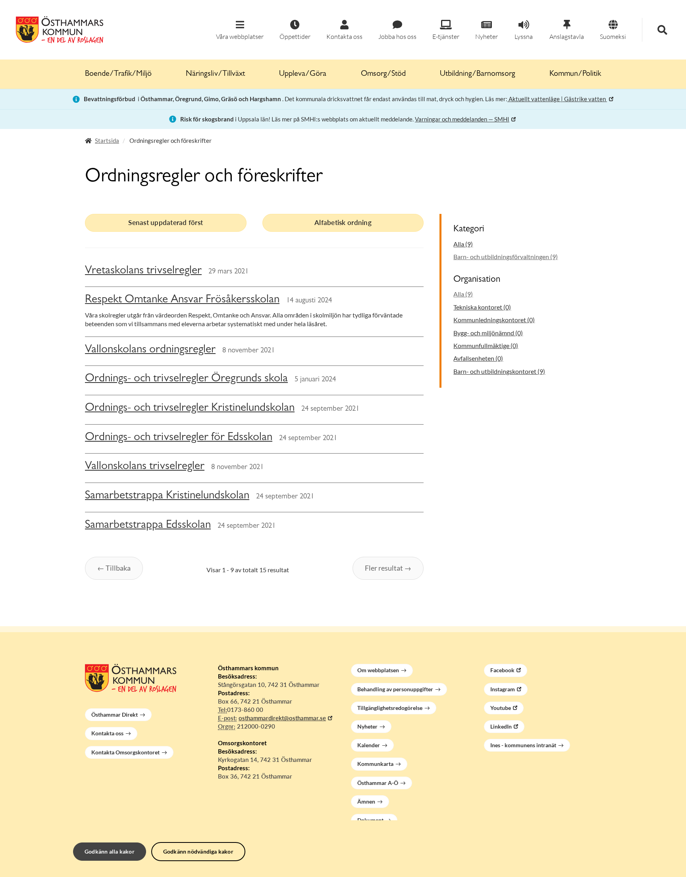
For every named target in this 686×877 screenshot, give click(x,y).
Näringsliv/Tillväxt (215, 74)
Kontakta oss (107, 733)
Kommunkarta (375, 763)
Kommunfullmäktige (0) (485, 345)
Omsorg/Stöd (383, 74)
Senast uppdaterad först (165, 222)
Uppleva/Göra (302, 74)
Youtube (500, 707)
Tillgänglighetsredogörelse (389, 707)
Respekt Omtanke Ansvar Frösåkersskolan (182, 300)
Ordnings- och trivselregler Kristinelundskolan (190, 408)
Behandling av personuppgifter (395, 689)
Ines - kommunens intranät (523, 745)
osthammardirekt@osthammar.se (282, 717)
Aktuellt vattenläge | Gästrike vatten (557, 98)
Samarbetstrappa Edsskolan (148, 525)
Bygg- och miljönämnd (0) (488, 333)
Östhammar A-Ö (377, 782)
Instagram (502, 689)
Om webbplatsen (378, 670)
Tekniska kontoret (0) (482, 307)
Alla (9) (463, 244)
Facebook (502, 670)
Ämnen (366, 801)
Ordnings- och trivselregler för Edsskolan (178, 438)
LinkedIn (501, 726)
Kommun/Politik (575, 74)
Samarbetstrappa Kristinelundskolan (167, 496)
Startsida (107, 140)
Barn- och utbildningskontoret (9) (499, 371)
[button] (240, 30)
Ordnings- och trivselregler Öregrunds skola (186, 379)
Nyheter (367, 726)
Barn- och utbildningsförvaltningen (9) (505, 256)
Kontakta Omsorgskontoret (125, 752)
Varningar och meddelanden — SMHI (462, 119)
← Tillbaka (114, 568)
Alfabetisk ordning (343, 222)
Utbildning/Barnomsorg (477, 74)
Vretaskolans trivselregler (143, 271)
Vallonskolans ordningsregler (150, 350)
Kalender (368, 745)
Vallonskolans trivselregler (144, 467)
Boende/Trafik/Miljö (118, 74)
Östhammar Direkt (114, 714)
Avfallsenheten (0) (478, 358)
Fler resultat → (388, 568)
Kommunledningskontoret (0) (494, 319)
